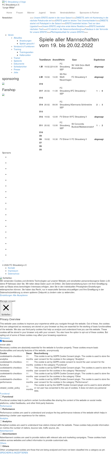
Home (9, 12)
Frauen (19, 12)
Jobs (16, 72)
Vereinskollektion (67, 12)
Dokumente (19, 63)
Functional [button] (5, 393)
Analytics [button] (4, 418)
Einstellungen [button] (6, 295)
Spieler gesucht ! (27, 43)
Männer (30, 12)
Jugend (42, 12)
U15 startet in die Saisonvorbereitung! (64, 29)
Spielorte (18, 60)
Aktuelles (18, 37)
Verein (53, 12)
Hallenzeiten (25, 55)
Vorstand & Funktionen (24, 46)
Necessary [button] (5, 338)
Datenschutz (13, 273)
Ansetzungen (26, 40)
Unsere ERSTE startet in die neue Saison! (53, 17)
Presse (17, 69)
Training (17, 49)
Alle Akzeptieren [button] (20, 295)
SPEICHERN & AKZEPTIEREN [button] (14, 452)
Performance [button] (6, 405)
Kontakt (11, 267)
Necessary (7, 341)
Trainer (17, 57)
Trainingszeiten (26, 52)
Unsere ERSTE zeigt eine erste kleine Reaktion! (64, 26)
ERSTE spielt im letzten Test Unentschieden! (76, 20)
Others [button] (3, 443)
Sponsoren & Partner (89, 12)
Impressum (13, 270)
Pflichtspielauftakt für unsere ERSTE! (67, 32)
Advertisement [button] (6, 430)
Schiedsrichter (20, 66)
